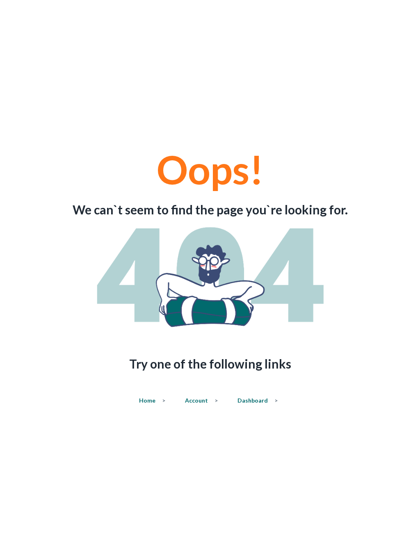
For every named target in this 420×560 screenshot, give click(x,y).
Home (152, 400)
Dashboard (257, 400)
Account (201, 400)
